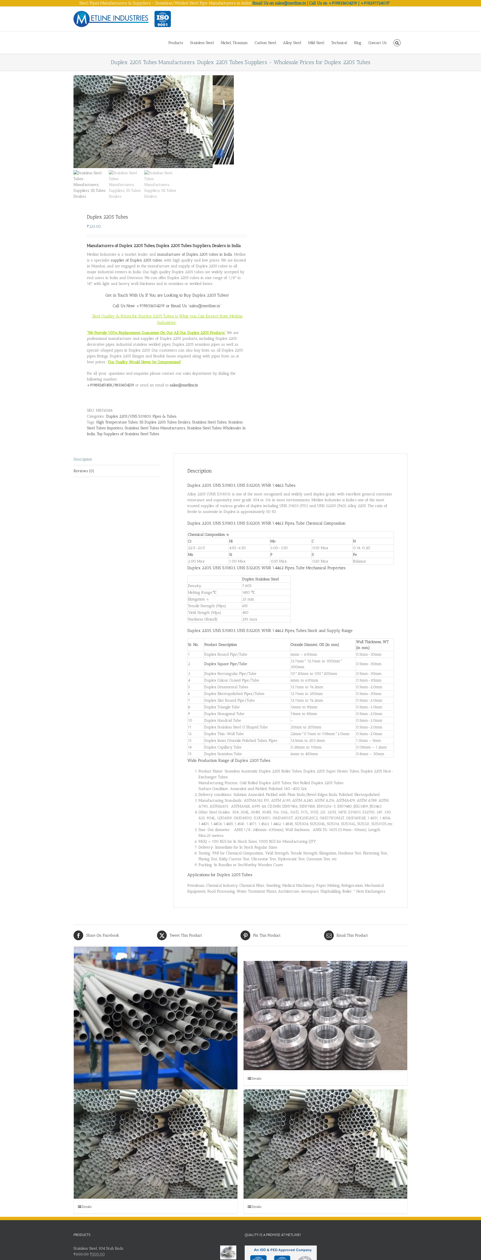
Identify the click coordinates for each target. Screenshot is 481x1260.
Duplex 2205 (199, 523)
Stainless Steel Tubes (209, 422)
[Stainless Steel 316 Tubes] (325, 1144)
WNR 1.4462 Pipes (277, 523)
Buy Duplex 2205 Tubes (206, 295)
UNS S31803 (224, 523)
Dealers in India (226, 245)
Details (256, 1078)
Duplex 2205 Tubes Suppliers (183, 245)
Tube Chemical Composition (320, 523)
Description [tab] (82, 459)
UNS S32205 (248, 523)
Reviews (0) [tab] (83, 471)
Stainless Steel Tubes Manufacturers (155, 428)
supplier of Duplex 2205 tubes (136, 260)
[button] (397, 42)
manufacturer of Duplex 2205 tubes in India (194, 254)
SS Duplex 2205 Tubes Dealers (164, 422)
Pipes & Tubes (164, 416)
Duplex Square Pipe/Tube (225, 664)
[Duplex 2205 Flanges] (325, 1015)
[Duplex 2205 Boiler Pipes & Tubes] (155, 1028)
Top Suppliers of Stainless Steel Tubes (128, 434)
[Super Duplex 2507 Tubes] (155, 1144)
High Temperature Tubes (117, 422)
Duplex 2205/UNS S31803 (128, 416)
